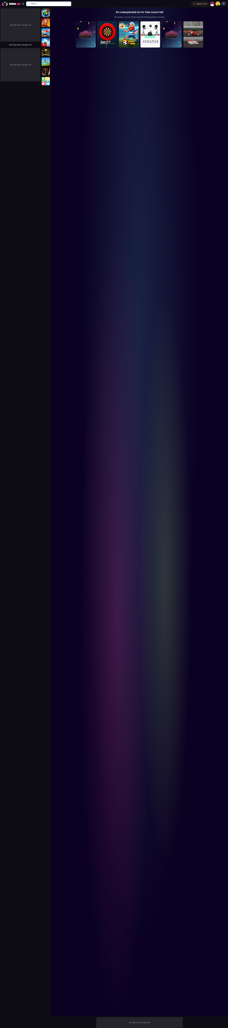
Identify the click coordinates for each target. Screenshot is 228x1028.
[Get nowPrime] (200, 3)
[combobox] (50, 3)
